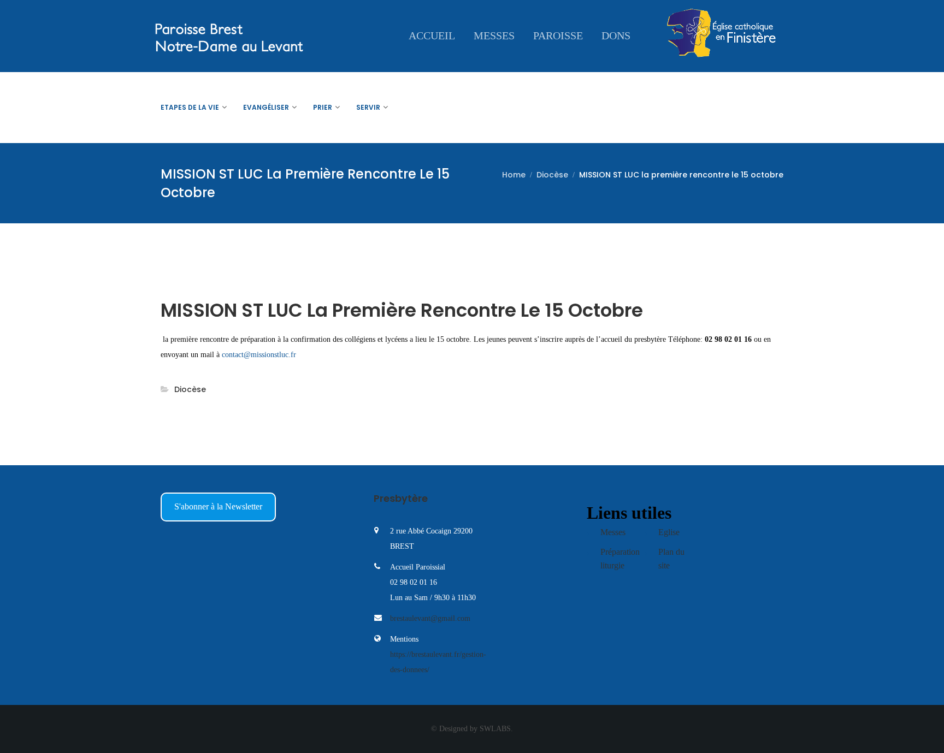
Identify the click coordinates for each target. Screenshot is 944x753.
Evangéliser (266, 107)
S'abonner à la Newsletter (218, 506)
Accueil (432, 35)
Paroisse (558, 35)
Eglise (669, 532)
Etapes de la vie (190, 107)
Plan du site (671, 559)
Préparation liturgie (620, 559)
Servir (368, 107)
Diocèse (552, 174)
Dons (615, 35)
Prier (322, 107)
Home (514, 174)
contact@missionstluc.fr (259, 355)
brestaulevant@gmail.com (430, 618)
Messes (494, 35)
